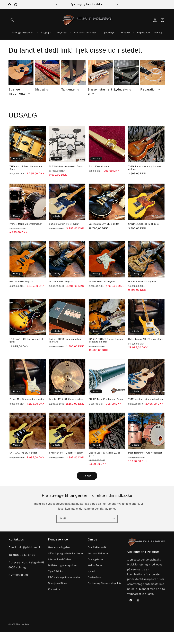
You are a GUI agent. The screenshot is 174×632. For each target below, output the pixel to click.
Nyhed (91, 571)
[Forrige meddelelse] (56, 4)
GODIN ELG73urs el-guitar (102, 281)
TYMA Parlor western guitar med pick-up (145, 167)
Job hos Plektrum (98, 553)
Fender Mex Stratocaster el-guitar (27, 399)
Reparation (148, 89)
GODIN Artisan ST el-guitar (142, 281)
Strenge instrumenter (17, 91)
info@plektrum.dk (29, 547)
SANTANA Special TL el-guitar (143, 224)
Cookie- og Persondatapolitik (104, 583)
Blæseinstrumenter (100, 91)
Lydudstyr (121, 89)
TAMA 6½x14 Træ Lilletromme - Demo (26, 167)
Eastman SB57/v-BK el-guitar (104, 224)
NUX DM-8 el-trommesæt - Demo (66, 166)
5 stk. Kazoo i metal (99, 166)
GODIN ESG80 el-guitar (61, 281)
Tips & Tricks (55, 571)
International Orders (60, 559)
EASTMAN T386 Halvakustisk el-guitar (27, 340)
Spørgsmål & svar (58, 583)
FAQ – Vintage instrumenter (64, 577)
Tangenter (68, 89)
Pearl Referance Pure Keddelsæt (145, 453)
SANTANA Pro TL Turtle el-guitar (66, 453)
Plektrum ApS (22, 624)
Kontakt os (54, 589)
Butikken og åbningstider (62, 565)
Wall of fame (95, 565)
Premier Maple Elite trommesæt (26, 224)
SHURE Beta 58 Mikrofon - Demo (106, 399)
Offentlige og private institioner (66, 553)
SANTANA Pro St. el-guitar (23, 453)
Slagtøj (40, 89)
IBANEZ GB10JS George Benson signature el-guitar (106, 340)
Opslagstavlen (96, 559)
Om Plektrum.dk (97, 547)
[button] (12, 20)
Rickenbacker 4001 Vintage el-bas (145, 339)
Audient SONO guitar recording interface (65, 340)
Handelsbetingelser (59, 547)
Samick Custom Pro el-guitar (64, 224)
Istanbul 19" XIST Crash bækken (66, 399)
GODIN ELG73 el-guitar (21, 281)
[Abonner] (113, 519)
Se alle (87, 476)
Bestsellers (94, 577)
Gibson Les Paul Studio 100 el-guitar (105, 454)
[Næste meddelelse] (117, 4)
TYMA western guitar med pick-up (145, 399)
